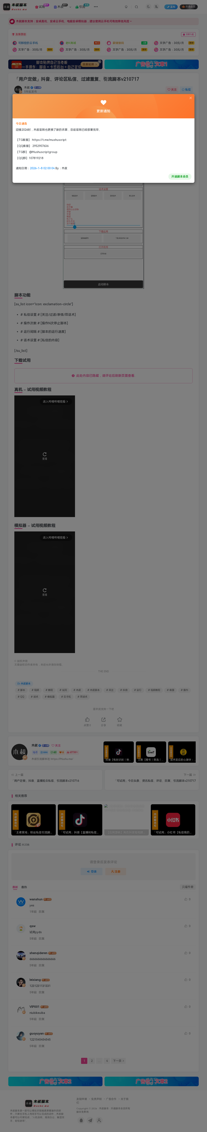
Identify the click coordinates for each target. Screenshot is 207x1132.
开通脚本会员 (179, 176)
